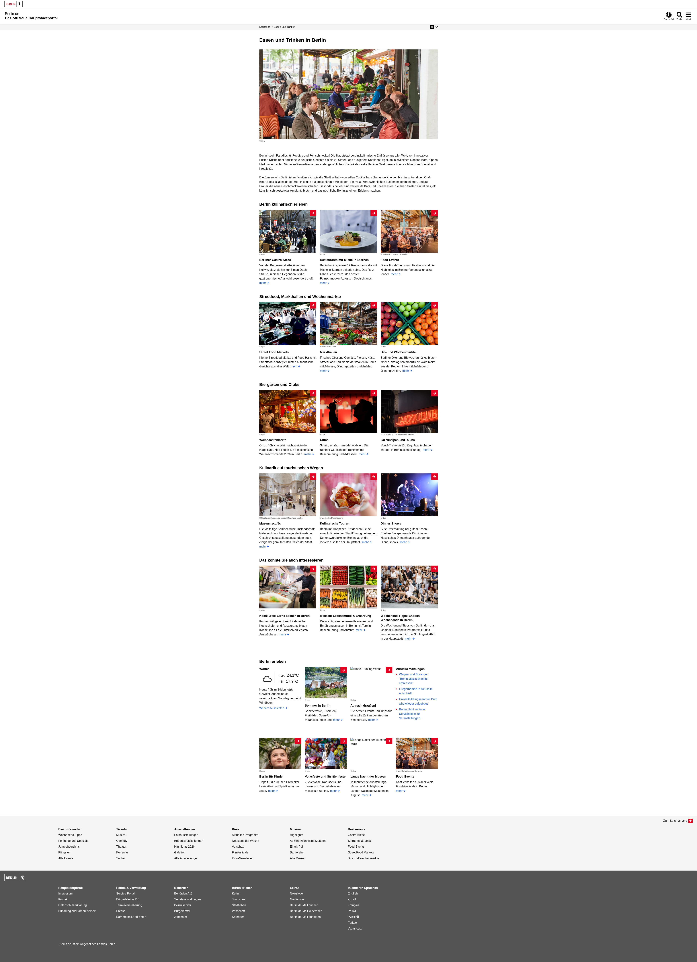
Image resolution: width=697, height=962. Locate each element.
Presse (120, 911)
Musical (121, 834)
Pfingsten (64, 852)
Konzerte (122, 852)
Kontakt (63, 899)
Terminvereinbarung (129, 905)
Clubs (324, 440)
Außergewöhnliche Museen (308, 840)
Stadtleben (239, 905)
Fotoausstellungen (186, 834)
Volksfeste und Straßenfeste (325, 776)
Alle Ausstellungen (186, 858)
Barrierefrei (297, 852)
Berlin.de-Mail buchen (304, 905)
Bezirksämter (182, 905)
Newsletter (297, 893)
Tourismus (238, 899)
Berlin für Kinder (271, 776)
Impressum (65, 893)
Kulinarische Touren (334, 523)
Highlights (296, 834)
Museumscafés (270, 523)
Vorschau (238, 846)
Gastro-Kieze (356, 834)
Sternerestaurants (359, 840)
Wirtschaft (238, 911)
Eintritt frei (296, 846)
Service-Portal (125, 893)
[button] (434, 27)
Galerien (179, 852)
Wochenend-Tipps (70, 834)
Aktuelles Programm (245, 834)
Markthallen (328, 352)
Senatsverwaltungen (187, 899)
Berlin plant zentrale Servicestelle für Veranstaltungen (412, 714)
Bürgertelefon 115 (127, 899)
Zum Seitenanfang (675, 820)
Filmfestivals (240, 852)
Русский (353, 916)
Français (353, 905)
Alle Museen (298, 858)
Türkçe (352, 922)
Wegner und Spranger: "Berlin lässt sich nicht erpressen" (413, 679)
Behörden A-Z (183, 893)
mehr (262, 282)
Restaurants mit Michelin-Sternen (344, 260)
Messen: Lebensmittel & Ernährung (345, 616)
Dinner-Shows (391, 523)
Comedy (121, 840)
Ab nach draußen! (363, 705)
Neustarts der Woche (245, 840)
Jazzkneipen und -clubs (398, 440)
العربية (352, 899)
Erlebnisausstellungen (188, 840)
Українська (355, 928)
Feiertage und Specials (73, 840)
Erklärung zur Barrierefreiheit (76, 911)
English (353, 893)
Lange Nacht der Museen (368, 776)
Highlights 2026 (184, 846)
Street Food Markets (274, 352)
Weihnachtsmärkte (272, 440)
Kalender (238, 916)
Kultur (236, 893)
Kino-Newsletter (242, 858)
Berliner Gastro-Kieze (275, 260)
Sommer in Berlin (317, 705)
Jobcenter (180, 916)
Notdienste (297, 899)
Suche (120, 858)
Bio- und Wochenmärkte (398, 352)
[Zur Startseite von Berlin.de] (15, 880)
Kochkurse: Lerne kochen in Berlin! (285, 616)
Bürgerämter (182, 911)
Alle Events (65, 858)
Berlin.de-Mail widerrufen (306, 911)
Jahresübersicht (68, 846)
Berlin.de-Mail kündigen (305, 916)
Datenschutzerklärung (72, 905)
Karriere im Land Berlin (131, 916)
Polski (352, 911)
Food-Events (390, 260)
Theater (121, 846)
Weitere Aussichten (271, 708)
